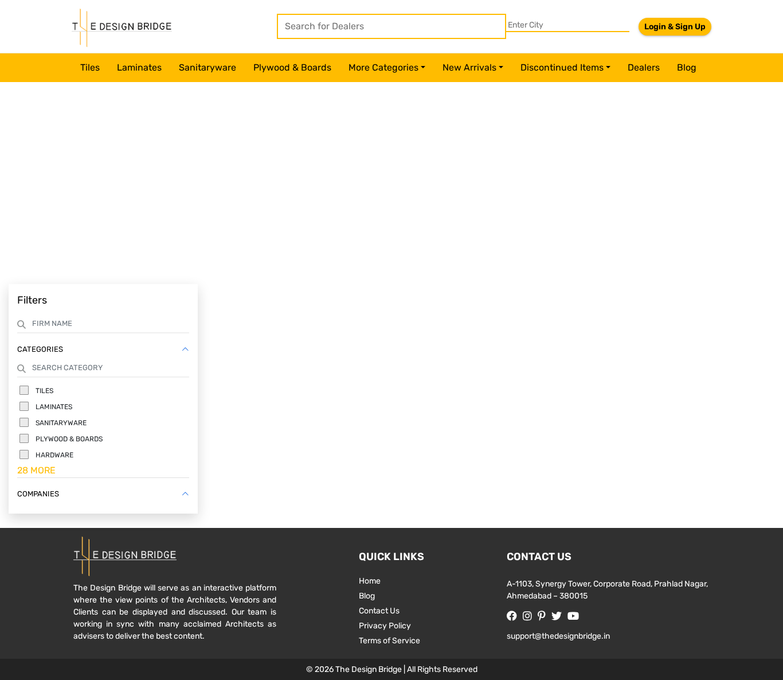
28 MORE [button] (36, 470)
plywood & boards (292, 67)
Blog (686, 67)
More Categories (383, 67)
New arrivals (469, 67)
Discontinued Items (562, 67)
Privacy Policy (385, 626)
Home (370, 581)
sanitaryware (207, 67)
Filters (32, 300)
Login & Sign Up (675, 27)
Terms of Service (389, 641)
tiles (90, 67)
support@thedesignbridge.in (558, 636)
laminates (139, 67)
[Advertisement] (391, 186)
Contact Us (379, 611)
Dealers (644, 67)
